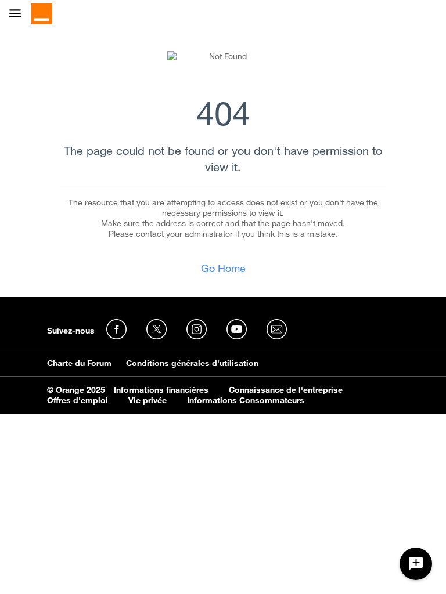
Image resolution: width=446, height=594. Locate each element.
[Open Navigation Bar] (18, 14)
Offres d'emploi (77, 400)
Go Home (223, 268)
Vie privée (147, 400)
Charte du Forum (79, 363)
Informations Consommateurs (245, 400)
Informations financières (161, 390)
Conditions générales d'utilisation (192, 363)
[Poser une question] (416, 564)
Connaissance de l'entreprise (286, 390)
